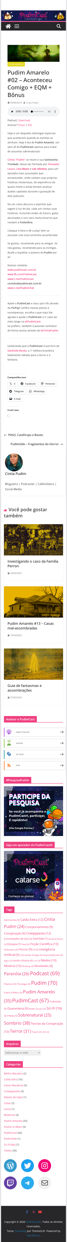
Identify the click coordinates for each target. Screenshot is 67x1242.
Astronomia (12, 920)
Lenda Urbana (22, 960)
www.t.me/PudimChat (21, 288)
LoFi (37, 960)
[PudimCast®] (8, 26)
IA (35, 949)
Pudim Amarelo (16, 64)
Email (21, 125)
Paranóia (16, 973)
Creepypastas (12, 1091)
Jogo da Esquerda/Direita (49, 955)
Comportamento (39, 927)
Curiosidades (13, 938)
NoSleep (28, 966)
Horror (25, 949)
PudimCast (30, 1000)
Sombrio (17, 1023)
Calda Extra (31, 919)
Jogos (8, 960)
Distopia (14, 944)
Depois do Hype (13, 1097)
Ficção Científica (44, 944)
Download (24, 120)
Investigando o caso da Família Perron (33, 563)
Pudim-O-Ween (13, 992)
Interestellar (27, 955)
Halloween (11, 949)
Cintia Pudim (32, 102)
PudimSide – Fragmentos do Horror (35, 444)
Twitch (36, 1031)
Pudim (44, 982)
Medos (48, 960)
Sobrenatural (34, 1015)
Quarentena (17, 1008)
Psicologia (23, 983)
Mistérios (9, 1115)
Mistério (12, 966)
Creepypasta (38, 933)
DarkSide (40, 938)
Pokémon (10, 983)
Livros (7, 1109)
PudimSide (10, 1138)
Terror (20, 1031)
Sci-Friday (10, 1015)
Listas (7, 1103)
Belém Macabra (13, 1073)
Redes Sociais (37, 1008)
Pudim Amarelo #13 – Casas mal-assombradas (31, 626)
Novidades (43, 966)
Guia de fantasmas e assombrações (25, 688)
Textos (8, 1150)
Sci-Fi (54, 1008)
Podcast (45, 973)
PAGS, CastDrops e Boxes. (26, 435)
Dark (28, 938)
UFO (45, 1032)
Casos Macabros (13, 1085)
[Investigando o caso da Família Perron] (33, 527)
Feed (25, 944)
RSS (30, 125)
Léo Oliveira (39, 168)
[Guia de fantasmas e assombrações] (33, 651)
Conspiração (14, 933)
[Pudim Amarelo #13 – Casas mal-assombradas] (33, 589)
